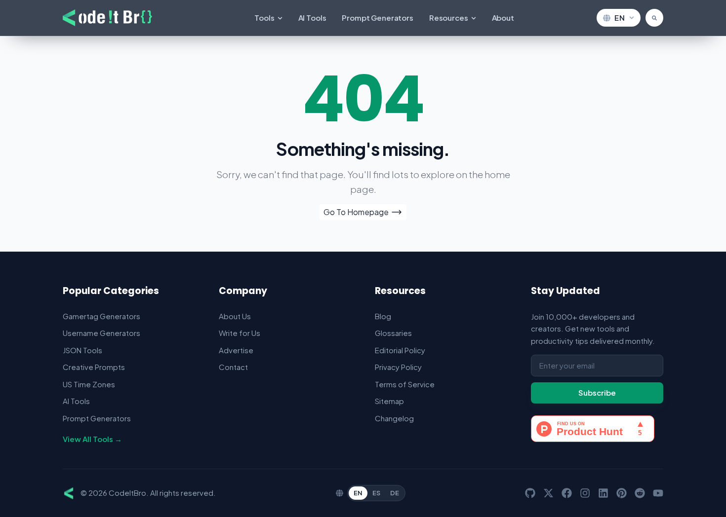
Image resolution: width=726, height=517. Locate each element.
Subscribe (597, 392)
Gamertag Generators (101, 316)
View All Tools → (92, 438)
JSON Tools (82, 350)
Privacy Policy (398, 366)
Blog (383, 316)
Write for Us (239, 332)
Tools (264, 17)
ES (376, 493)
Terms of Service (405, 384)
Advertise (236, 350)
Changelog (394, 418)
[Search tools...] (654, 18)
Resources (448, 17)
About (503, 17)
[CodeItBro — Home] (107, 17)
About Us (235, 316)
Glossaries (393, 332)
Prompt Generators (377, 17)
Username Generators (101, 332)
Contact (233, 366)
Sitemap (389, 401)
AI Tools (312, 17)
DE (394, 493)
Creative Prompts (94, 366)
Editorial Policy (400, 350)
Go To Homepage (356, 212)
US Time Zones (89, 384)
